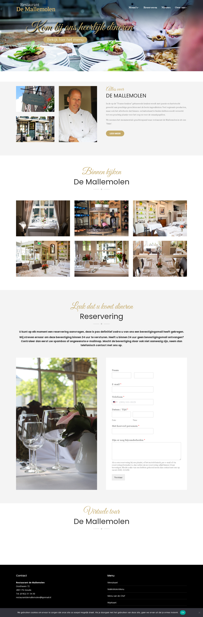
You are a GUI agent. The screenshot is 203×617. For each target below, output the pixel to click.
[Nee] (199, 612)
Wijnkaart (112, 602)
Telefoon (118, 396)
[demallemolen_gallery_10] (101, 259)
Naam (115, 370)
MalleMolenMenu (115, 589)
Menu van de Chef (116, 595)
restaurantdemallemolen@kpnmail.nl (33, 597)
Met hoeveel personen (125, 426)
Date (114, 420)
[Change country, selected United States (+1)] (115, 402)
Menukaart (112, 582)
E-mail (116, 384)
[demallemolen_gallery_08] (43, 218)
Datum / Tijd (120, 409)
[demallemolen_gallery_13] (160, 259)
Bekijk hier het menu (65, 39)
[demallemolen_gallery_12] (43, 259)
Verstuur (118, 477)
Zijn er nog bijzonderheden (128, 440)
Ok (182, 612)
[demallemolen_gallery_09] (101, 218)
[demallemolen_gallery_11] (160, 218)
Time (135, 420)
